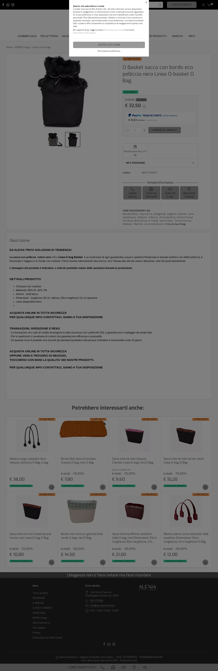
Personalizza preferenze (109, 51)
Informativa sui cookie (114, 30)
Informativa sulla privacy (84, 33)
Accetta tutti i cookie (109, 45)
